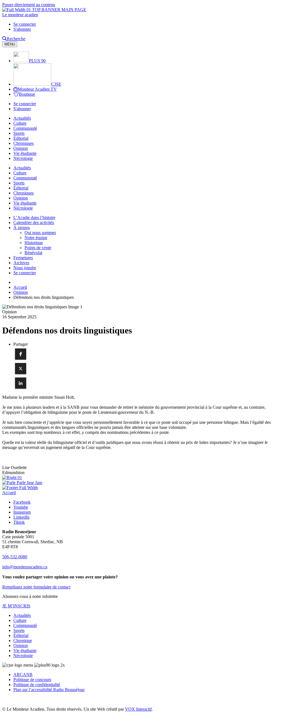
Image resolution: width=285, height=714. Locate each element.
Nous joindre (24, 267)
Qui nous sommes (40, 232)
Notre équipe (35, 237)
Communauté (25, 128)
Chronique (22, 640)
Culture (19, 123)
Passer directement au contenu (28, 4)
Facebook (22, 502)
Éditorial (20, 138)
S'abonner (22, 29)
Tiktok (19, 522)
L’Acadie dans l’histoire (34, 217)
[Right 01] (12, 477)
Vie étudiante (24, 153)
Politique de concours (32, 679)
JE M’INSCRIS (16, 606)
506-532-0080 (14, 556)
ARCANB (23, 674)
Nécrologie (23, 158)
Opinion (20, 148)
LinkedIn (21, 517)
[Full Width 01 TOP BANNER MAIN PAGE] (44, 9)
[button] (20, 354)
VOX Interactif (138, 709)
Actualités (22, 118)
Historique (33, 242)
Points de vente (37, 247)
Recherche (16, 38)
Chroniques (23, 143)
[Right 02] (22, 482)
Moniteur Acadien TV (37, 89)
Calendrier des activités (33, 222)
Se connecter (24, 24)
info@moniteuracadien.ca (24, 566)
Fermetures (23, 257)
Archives (21, 262)
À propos (21, 227)
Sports (18, 133)
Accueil (9, 492)
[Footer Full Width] (20, 487)
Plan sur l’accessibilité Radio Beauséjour (49, 689)
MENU (9, 44)
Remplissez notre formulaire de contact (36, 587)
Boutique (27, 94)
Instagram (22, 512)
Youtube (20, 507)
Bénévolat (33, 252)
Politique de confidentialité (36, 684)
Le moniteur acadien (20, 14)
